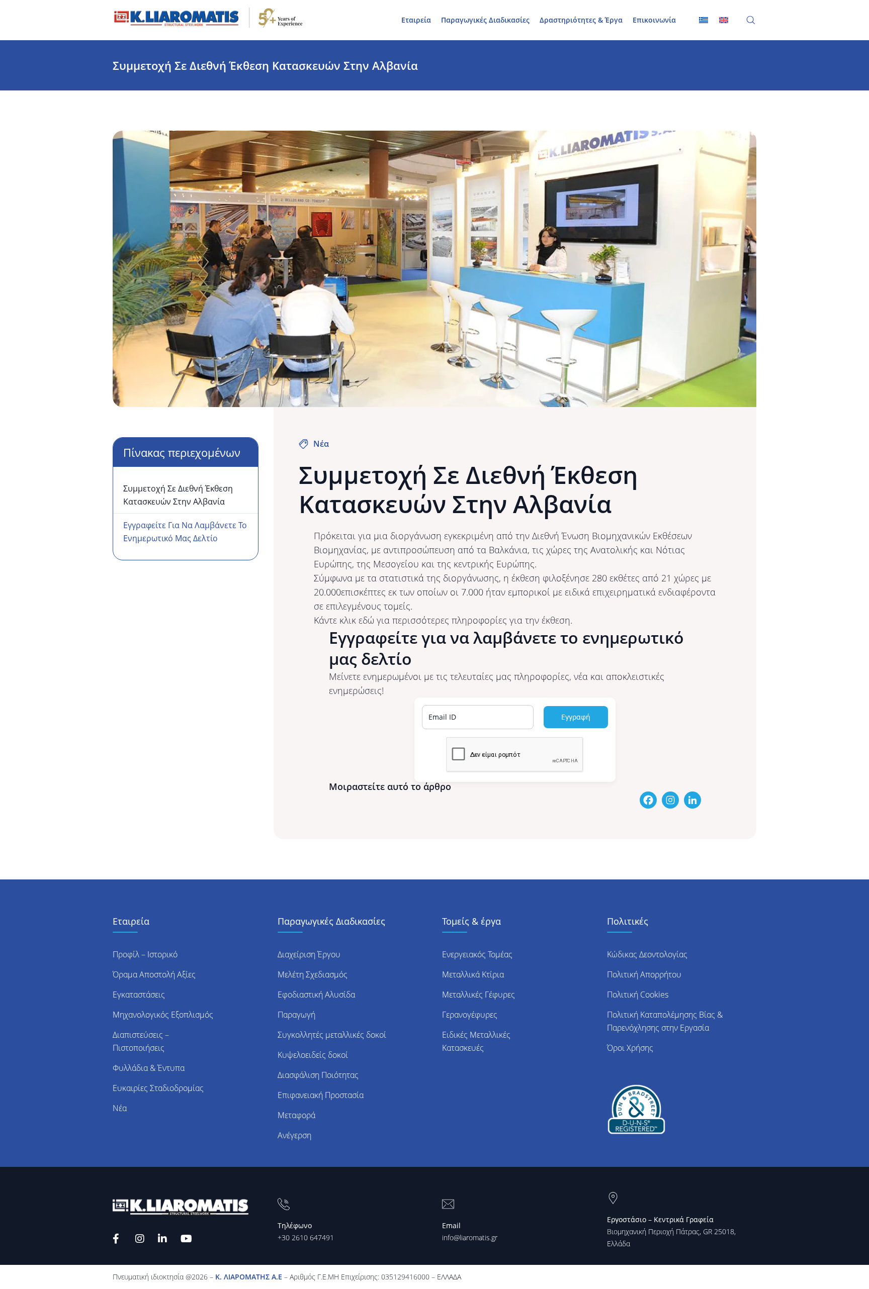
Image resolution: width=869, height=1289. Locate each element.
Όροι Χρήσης (630, 1047)
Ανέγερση (294, 1135)
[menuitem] (723, 20)
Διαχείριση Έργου (309, 954)
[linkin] (164, 1238)
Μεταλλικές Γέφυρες (478, 994)
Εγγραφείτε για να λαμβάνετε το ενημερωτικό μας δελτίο (185, 532)
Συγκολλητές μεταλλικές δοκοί (332, 1034)
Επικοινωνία (654, 20)
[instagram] (141, 1238)
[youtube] (187, 1238)
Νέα (120, 1108)
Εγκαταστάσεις (139, 994)
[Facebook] (119, 1238)
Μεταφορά (296, 1115)
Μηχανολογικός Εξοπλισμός (163, 1014)
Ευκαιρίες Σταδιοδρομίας (158, 1088)
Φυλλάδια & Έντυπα (149, 1067)
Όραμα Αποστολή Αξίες (154, 974)
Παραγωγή (296, 1014)
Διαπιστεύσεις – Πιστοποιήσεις (141, 1041)
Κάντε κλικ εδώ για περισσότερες (381, 620)
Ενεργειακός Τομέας (477, 954)
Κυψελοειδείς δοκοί (313, 1054)
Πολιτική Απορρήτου (644, 974)
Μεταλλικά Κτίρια (473, 974)
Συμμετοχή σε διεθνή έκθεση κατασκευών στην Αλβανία (178, 495)
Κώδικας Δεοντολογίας (647, 954)
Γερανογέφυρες (469, 1014)
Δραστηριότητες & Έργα (581, 20)
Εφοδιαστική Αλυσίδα (316, 994)
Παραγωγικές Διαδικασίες (485, 20)
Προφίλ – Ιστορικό (145, 954)
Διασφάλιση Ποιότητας (318, 1074)
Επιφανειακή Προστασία (321, 1095)
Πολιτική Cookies (637, 994)
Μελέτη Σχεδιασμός (312, 974)
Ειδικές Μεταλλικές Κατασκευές (476, 1041)
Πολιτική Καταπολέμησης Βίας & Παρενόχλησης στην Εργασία (665, 1021)
